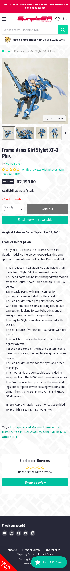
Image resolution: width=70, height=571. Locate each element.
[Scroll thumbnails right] (64, 133)
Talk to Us (12, 550)
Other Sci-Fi (9, 437)
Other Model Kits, (54, 432)
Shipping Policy (25, 554)
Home (6, 51)
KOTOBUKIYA (14, 163)
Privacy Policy (52, 550)
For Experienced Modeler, (26, 427)
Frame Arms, (51, 427)
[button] (11, 169)
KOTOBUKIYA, (33, 432)
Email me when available (35, 219)
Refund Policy (45, 554)
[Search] (63, 29)
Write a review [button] (35, 482)
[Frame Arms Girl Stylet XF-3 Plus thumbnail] (8, 133)
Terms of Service (31, 550)
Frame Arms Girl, (13, 432)
